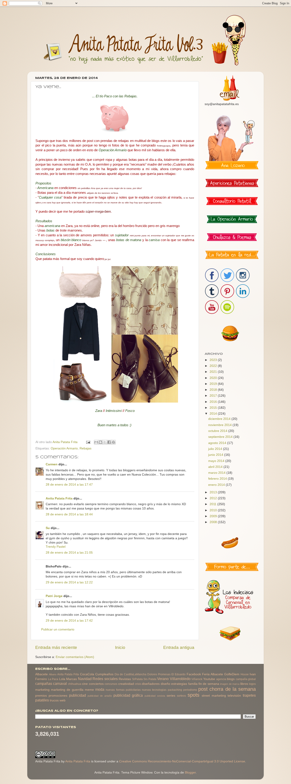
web (62, 700)
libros (244, 684)
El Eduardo (178, 674)
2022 (214, 366)
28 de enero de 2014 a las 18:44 (69, 514)
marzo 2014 (217, 472)
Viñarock (196, 679)
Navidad (85, 679)
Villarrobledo (180, 679)
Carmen (52, 464)
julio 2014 (215, 449)
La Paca (53, 679)
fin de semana (208, 684)
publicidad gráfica (128, 695)
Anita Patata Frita (59, 498)
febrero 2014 (218, 478)
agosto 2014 (217, 443)
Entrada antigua (178, 647)
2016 (214, 401)
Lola (62, 679)
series (171, 695)
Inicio (120, 647)
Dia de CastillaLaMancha (130, 674)
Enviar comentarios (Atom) (75, 657)
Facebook (194, 674)
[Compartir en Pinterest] (113, 442)
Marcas (71, 679)
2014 (214, 413)
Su (48, 528)
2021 (214, 371)
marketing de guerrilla (67, 689)
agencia (221, 679)
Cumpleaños (104, 674)
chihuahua (74, 684)
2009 (214, 516)
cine (85, 684)
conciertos (96, 684)
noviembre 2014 (220, 425)
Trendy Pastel (55, 546)
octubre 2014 (218, 431)
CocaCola (87, 674)
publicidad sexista (155, 695)
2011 (213, 504)
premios (41, 695)
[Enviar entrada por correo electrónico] (88, 442)
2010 (214, 510)
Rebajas (85, 448)
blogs (231, 679)
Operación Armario (64, 448)
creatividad (126, 684)
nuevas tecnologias (154, 689)
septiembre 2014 (220, 437)
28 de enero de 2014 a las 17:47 (69, 484)
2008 (214, 522)
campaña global (246, 679)
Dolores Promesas (159, 674)
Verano (163, 679)
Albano (52, 674)
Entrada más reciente (56, 647)
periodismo (190, 689)
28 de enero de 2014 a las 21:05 (69, 552)
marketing (42, 689)
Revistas (125, 679)
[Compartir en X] (105, 442)
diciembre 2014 (219, 419)
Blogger (190, 772)
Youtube (209, 679)
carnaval (60, 683)
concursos (111, 684)
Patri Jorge (54, 596)
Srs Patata (149, 679)
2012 (214, 498)
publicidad (77, 695)
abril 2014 (215, 467)
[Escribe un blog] (100, 442)
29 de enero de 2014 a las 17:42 (69, 620)
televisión (234, 695)
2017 (214, 395)
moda (99, 689)
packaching (175, 689)
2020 (214, 378)
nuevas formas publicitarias (123, 689)
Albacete (41, 674)
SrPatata (137, 679)
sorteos (181, 695)
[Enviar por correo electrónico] (96, 442)
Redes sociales (105, 679)
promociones (58, 695)
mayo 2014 (216, 461)
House (245, 674)
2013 (214, 492)
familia (193, 684)
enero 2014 (217, 485)
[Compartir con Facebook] (109, 442)
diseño (165, 684)
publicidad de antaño (100, 695)
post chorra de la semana (227, 689)
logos (252, 684)
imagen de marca (229, 684)
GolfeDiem (231, 674)
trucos (54, 700)
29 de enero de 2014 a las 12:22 (69, 582)
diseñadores (151, 684)
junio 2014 (216, 454)
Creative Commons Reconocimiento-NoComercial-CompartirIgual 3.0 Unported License (182, 761)
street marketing (214, 695)
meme (89, 689)
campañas (43, 683)
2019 (214, 384)
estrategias (179, 684)
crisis (138, 684)
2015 (214, 407)
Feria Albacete (212, 674)
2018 (214, 389)
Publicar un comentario (57, 629)
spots (193, 695)
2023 (214, 360)
